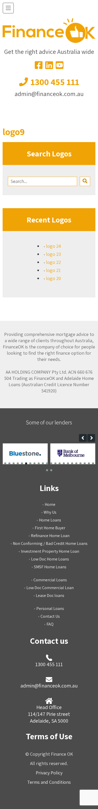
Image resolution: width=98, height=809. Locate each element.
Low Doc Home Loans (50, 559)
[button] (83, 438)
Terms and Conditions (49, 782)
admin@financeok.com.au (49, 94)
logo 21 (53, 270)
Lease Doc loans (50, 595)
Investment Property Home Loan (50, 551)
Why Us (50, 512)
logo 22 (53, 262)
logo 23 (53, 254)
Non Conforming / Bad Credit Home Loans (50, 543)
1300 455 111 (55, 82)
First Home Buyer (50, 528)
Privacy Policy (49, 773)
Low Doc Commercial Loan (50, 587)
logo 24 (53, 246)
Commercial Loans (50, 580)
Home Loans (50, 520)
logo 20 (53, 278)
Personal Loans (50, 608)
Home (50, 504)
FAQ (50, 624)
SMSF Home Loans (50, 567)
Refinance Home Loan (50, 535)
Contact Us (50, 616)
